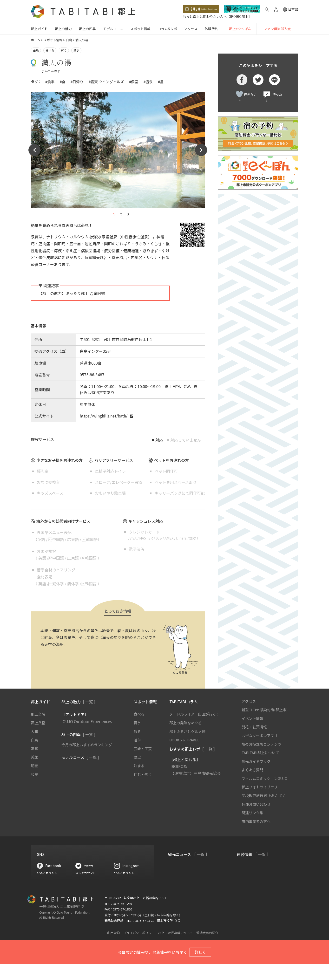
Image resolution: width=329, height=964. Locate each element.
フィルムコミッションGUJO (264, 778)
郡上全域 (38, 714)
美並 (34, 756)
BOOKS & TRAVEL (184, 739)
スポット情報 (140, 28)
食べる (50, 50)
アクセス (190, 28)
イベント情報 (252, 718)
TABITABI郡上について (260, 752)
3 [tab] (128, 214)
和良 (34, 774)
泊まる (139, 765)
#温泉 (148, 81)
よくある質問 (252, 769)
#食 (62, 81)
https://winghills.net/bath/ (103, 416)
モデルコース (113, 28)
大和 (34, 731)
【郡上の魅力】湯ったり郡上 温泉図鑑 (72, 293)
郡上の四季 (87, 28)
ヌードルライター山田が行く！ (194, 714)
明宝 (34, 765)
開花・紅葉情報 (254, 726)
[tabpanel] (118, 150)
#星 (161, 81)
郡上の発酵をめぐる (185, 722)
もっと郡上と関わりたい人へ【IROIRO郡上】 (217, 16)
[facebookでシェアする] (242, 79)
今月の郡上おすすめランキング (86, 744)
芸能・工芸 (143, 748)
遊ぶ (76, 50)
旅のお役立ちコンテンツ (261, 744)
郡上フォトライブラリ (260, 786)
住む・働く (143, 774)
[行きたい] (239, 94)
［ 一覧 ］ (200, 854)
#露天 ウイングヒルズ (106, 81)
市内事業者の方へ (256, 821)
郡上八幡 (38, 722)
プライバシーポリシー (139, 932)
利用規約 (113, 932)
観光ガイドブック (256, 761)
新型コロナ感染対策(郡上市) (265, 709)
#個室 (133, 81)
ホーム (35, 40)
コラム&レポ (167, 28)
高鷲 (34, 748)
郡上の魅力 (63, 28)
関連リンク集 (252, 812)
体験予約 (211, 28)
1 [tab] (114, 214)
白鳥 (69, 40)
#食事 (49, 81)
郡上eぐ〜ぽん (240, 28)
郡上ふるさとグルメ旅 (187, 731)
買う (64, 50)
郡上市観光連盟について (175, 932)
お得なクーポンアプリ (260, 735)
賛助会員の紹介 (207, 932)
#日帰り (77, 81)
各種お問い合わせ (256, 804)
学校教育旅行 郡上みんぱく (264, 795)
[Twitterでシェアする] (258, 79)
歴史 (137, 756)
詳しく (200, 952)
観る (137, 731)
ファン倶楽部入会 (277, 28)
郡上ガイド (39, 28)
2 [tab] (121, 214)
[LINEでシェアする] (274, 79)
